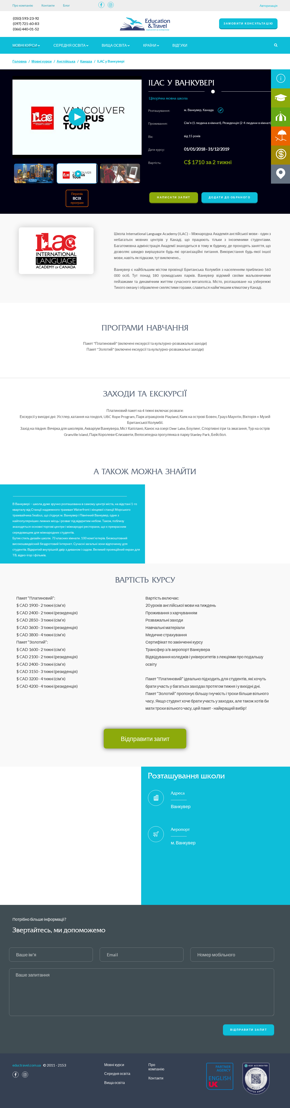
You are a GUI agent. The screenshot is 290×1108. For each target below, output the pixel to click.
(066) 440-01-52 (26, 29)
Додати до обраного (229, 197)
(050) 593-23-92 (26, 18)
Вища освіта (115, 45)
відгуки (179, 45)
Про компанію (22, 5)
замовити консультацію (248, 23)
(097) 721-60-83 (26, 23)
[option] (77, 117)
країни (150, 45)
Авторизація (269, 5)
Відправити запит (145, 738)
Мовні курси (25, 45)
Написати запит (173, 197)
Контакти (48, 5)
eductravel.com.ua (26, 1065)
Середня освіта (69, 45)
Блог (66, 5)
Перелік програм (77, 198)
